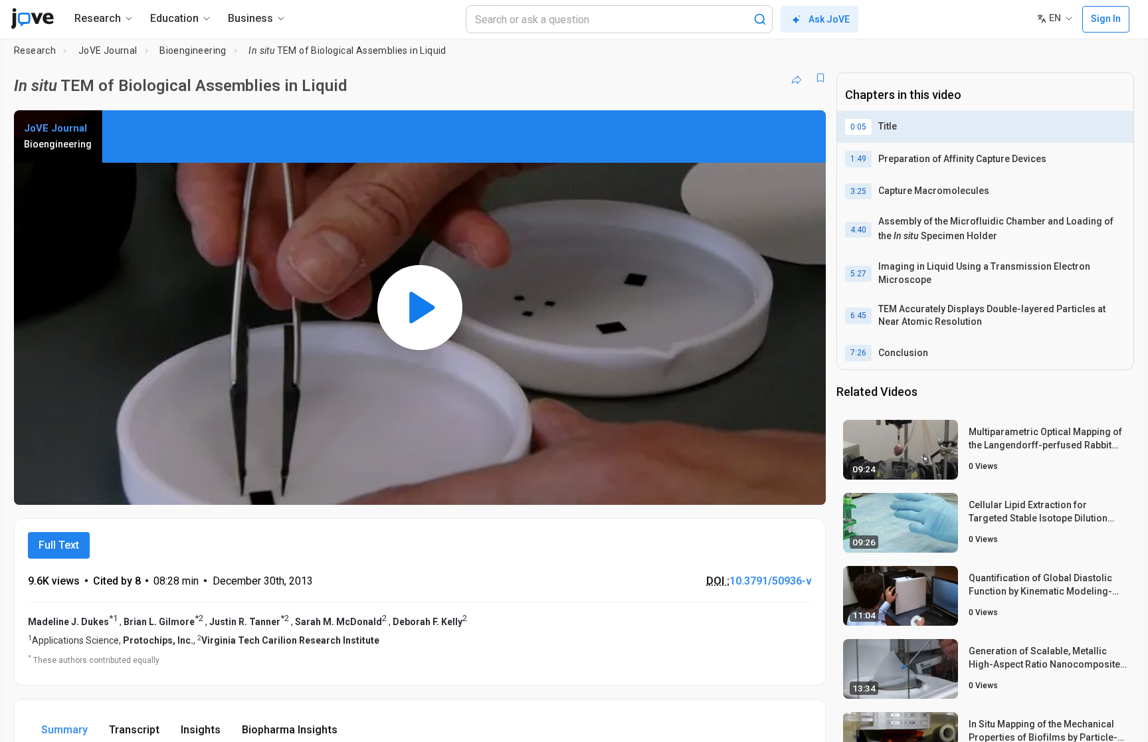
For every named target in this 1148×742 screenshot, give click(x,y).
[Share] (796, 77)
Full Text (59, 545)
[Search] (760, 19)
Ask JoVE (829, 19)
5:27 (858, 273)
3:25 (858, 191)
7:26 (858, 352)
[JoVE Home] (32, 18)
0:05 (858, 127)
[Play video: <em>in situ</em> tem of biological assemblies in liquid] (420, 307)
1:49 (858, 158)
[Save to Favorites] (820, 77)
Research (35, 50)
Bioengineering (193, 50)
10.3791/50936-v (770, 581)
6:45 (858, 315)
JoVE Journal (108, 50)
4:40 (858, 229)
